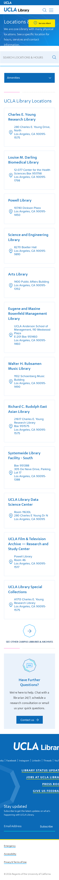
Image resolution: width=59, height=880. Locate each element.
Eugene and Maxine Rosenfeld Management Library (27, 313)
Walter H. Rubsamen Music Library (24, 366)
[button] (16, 9)
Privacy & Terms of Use (15, 861)
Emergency (10, 845)
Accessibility (10, 853)
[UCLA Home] (7, 2)
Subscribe (46, 826)
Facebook (11, 760)
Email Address (13, 826)
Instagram (24, 760)
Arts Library (18, 274)
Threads (47, 760)
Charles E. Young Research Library (22, 117)
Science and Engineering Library (28, 237)
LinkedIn (36, 760)
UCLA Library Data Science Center (23, 502)
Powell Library (19, 200)
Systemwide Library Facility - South (24, 455)
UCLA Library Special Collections (25, 589)
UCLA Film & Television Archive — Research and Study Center (28, 544)
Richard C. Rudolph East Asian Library (27, 409)
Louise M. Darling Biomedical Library (23, 159)
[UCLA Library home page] (16, 9)
